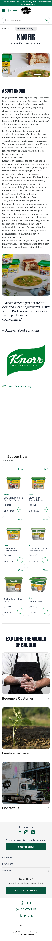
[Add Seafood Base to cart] (45, 611)
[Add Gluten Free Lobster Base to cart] (20, 611)
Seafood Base (35, 601)
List (22, 469)
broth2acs (34, 511)
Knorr (6, 495)
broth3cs (33, 562)
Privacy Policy (18, 926)
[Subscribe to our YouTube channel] (33, 833)
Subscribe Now (26, 847)
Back (6, 28)
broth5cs (33, 612)
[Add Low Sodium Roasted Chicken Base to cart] (45, 509)
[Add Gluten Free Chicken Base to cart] (20, 560)
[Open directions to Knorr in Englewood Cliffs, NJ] (26, 414)
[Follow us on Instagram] (26, 833)
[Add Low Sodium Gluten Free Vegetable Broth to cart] (45, 560)
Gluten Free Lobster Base (13, 600)
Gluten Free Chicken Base (10, 549)
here (33, 4)
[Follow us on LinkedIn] (20, 833)
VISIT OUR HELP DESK (26, 890)
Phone (28, 915)
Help (28, 902)
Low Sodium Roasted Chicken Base (37, 499)
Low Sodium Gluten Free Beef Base (13, 499)
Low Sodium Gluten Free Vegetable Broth (38, 549)
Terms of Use (32, 926)
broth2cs (8, 562)
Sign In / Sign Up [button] (15, 10)
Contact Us (28, 909)
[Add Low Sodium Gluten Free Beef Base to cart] (20, 509)
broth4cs (8, 612)
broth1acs (9, 511)
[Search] (46, 20)
